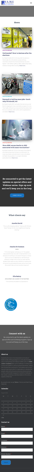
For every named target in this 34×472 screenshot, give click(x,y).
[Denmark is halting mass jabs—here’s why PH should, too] (17, 84)
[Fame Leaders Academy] (8, 3)
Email (3, 433)
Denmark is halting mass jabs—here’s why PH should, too (16, 100)
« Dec (2, 417)
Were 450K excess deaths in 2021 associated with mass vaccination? (15, 146)
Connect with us (17, 195)
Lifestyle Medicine (7, 50)
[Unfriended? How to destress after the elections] (17, 37)
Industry (4, 447)
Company (4, 440)
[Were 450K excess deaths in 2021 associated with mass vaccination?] (17, 130)
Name (3, 426)
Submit (6, 462)
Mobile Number (6, 454)
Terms (16, 382)
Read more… (22, 65)
